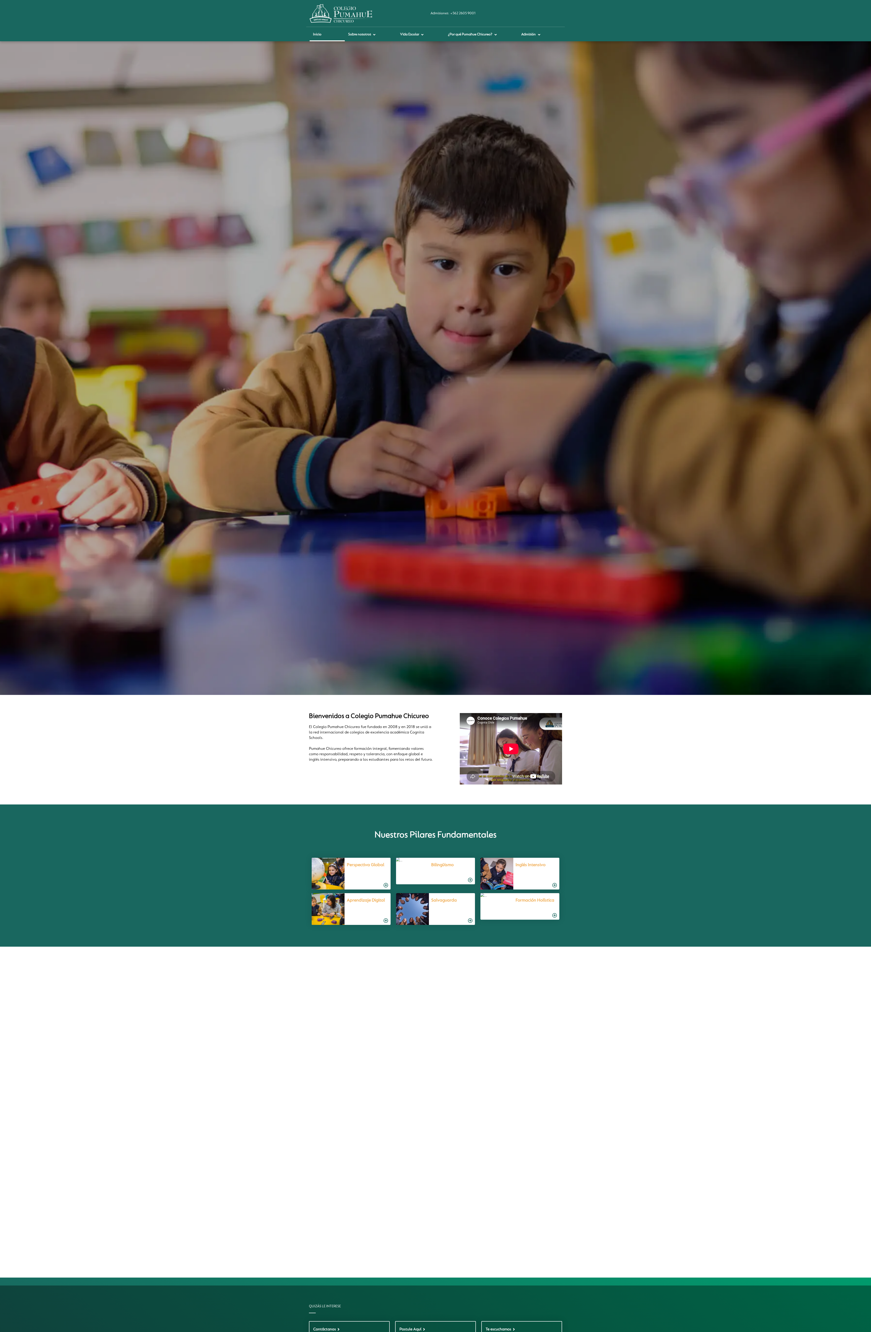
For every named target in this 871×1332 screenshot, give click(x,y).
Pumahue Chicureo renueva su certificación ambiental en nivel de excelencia (349, 1077)
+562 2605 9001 (463, 13)
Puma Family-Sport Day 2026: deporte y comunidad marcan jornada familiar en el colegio (513, 1037)
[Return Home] (341, 13)
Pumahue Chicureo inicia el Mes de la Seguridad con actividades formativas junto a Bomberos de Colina (433, 1040)
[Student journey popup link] (348, 874)
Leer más (351, 1131)
